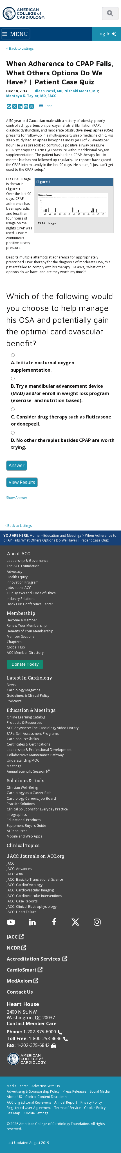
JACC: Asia (15, 874)
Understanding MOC (23, 760)
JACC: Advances (19, 868)
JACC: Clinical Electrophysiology (32, 906)
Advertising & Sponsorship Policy (33, 1091)
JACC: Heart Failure (22, 911)
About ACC (18, 553)
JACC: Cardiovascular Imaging (30, 890)
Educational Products (24, 819)
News (11, 684)
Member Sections (20, 636)
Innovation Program (23, 582)
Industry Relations (21, 598)
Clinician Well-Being (22, 787)
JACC (10, 863)
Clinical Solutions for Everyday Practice (37, 809)
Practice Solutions (21, 803)
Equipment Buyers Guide (26, 825)
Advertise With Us (46, 1086)
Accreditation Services (34, 958)
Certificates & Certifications (28, 744)
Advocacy (14, 571)
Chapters (14, 641)
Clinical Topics (23, 845)
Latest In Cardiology (29, 678)
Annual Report (65, 1102)
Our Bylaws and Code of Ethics (31, 593)
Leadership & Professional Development (39, 749)
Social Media (100, 1091)
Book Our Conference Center (30, 604)
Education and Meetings (62, 535)
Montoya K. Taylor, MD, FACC (31, 95)
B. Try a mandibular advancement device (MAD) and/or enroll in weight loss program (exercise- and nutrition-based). (60, 393)
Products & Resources (24, 722)
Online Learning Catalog (26, 717)
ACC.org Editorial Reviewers (29, 1102)
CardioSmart (22, 969)
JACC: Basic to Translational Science (35, 879)
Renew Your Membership (27, 625)
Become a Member (22, 620)
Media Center (17, 1086)
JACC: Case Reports (22, 901)
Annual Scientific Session (26, 771)
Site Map (13, 1113)
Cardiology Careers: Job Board (31, 798)
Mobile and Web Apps (24, 836)
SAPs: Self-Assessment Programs (33, 733)
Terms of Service (67, 1107)
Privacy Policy (91, 1102)
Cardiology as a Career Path (29, 792)
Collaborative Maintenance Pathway (35, 755)
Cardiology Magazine (24, 690)
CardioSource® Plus (23, 738)
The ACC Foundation (23, 566)
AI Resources (17, 830)
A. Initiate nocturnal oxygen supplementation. (42, 366)
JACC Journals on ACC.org (35, 856)
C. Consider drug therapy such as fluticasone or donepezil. (61, 420)
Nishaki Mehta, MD (81, 91)
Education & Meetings (31, 710)
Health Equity (17, 577)
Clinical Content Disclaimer (46, 1096)
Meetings (14, 766)
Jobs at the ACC (19, 587)
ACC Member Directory (25, 652)
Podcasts (14, 701)
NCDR (13, 947)
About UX (14, 1096)
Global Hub (16, 647)
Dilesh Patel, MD (47, 91)
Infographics (17, 814)
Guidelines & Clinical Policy (28, 695)
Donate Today (25, 664)
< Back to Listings (19, 48)
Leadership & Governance (27, 560)
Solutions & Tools (25, 780)
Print (48, 106)
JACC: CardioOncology (24, 884)
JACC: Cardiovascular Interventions (34, 895)
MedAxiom (19, 980)
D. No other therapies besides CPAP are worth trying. (63, 444)
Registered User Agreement (29, 1107)
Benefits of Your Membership (30, 631)
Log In (104, 33)
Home (35, 535)
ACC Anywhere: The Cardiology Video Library (43, 727)
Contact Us (20, 991)
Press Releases (74, 1091)
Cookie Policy (95, 1107)
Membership (21, 613)
